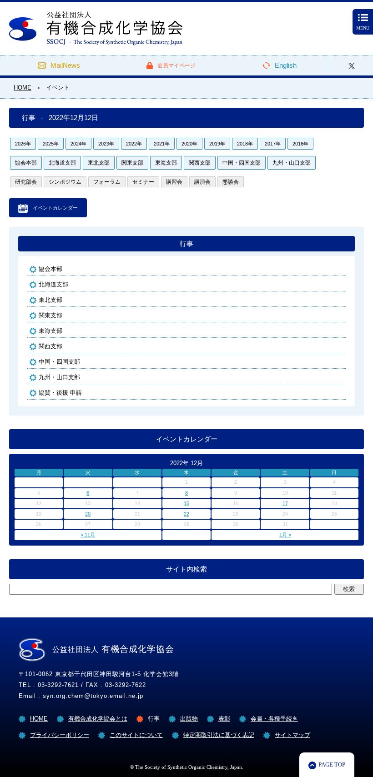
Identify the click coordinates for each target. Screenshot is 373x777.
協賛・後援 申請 (60, 392)
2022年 (134, 143)
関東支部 (132, 163)
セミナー (143, 182)
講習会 (174, 182)
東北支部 (99, 163)
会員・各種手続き (274, 718)
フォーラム (107, 182)
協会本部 (26, 163)
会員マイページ (176, 65)
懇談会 (230, 182)
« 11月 (88, 534)
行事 (186, 243)
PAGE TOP (331, 764)
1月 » (285, 534)
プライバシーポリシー (59, 735)
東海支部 (166, 163)
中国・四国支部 (241, 163)
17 (285, 503)
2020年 (189, 143)
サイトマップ (292, 735)
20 (88, 513)
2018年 (245, 143)
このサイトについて (136, 735)
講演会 (202, 182)
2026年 (23, 143)
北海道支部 (62, 163)
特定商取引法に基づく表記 (218, 735)
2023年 (106, 143)
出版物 (189, 718)
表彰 (224, 718)
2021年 (162, 143)
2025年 (51, 143)
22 (186, 513)
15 (186, 503)
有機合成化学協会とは (97, 718)
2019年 (217, 143)
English (286, 65)
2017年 (273, 143)
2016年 (300, 143)
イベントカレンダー (55, 208)
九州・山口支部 (291, 163)
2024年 (78, 143)
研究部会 (26, 182)
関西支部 (200, 163)
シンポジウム (65, 182)
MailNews (65, 65)
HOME (39, 718)
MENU (362, 27)
